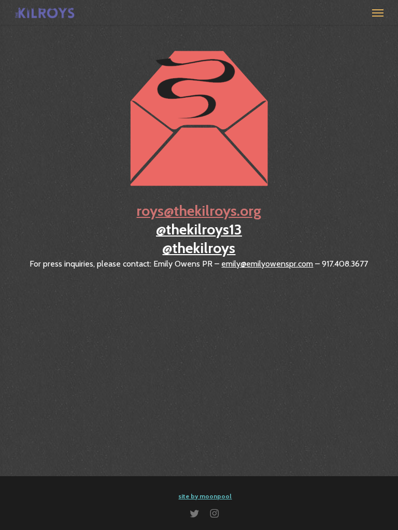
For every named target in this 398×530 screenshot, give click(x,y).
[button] (377, 12)
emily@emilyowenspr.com (267, 264)
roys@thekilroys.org (198, 210)
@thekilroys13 (199, 229)
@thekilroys (198, 248)
